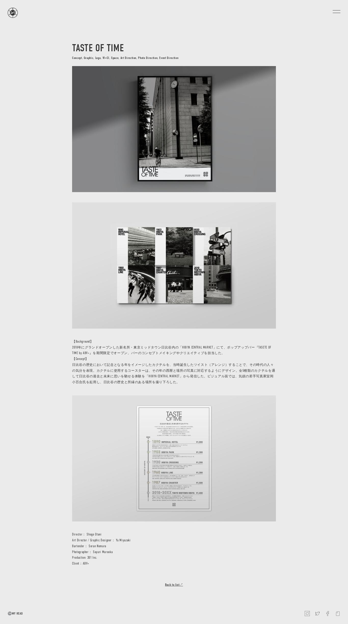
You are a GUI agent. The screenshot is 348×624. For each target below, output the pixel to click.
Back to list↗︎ (174, 584)
